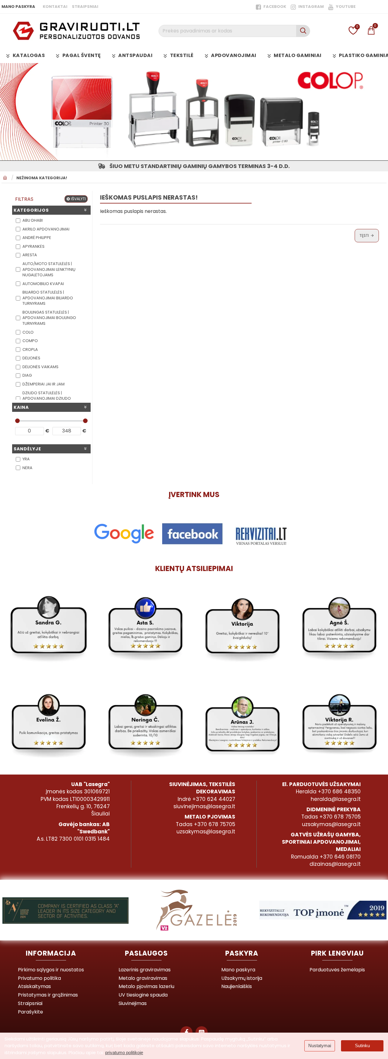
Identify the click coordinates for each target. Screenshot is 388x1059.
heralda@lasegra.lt (336, 799)
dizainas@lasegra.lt (335, 864)
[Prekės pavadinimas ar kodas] (303, 31)
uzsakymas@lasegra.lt (205, 831)
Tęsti (364, 235)
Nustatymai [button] (319, 1045)
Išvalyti (78, 198)
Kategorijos (31, 210)
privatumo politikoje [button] (124, 1052)
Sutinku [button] (362, 1045)
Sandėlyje (27, 449)
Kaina (21, 407)
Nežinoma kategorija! (41, 178)
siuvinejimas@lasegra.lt (204, 806)
